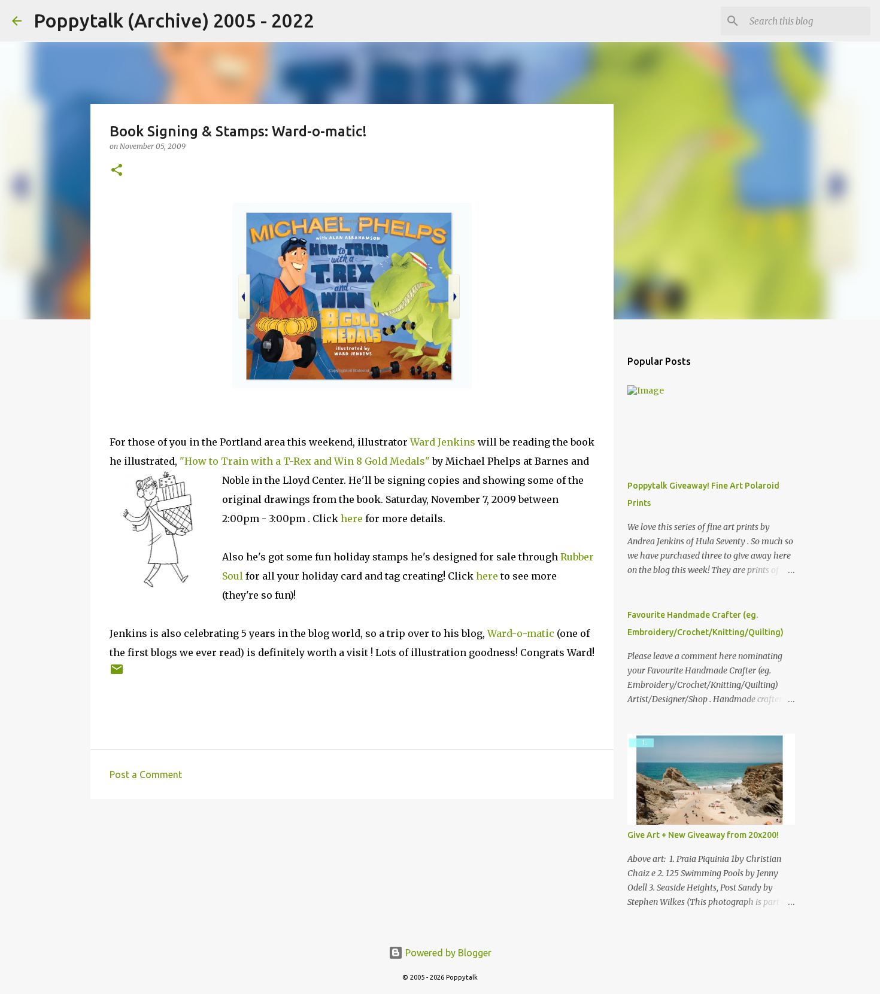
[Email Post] (117, 674)
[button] (117, 171)
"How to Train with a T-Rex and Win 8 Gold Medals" (305, 461)
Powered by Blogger (447, 952)
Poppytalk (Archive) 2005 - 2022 (174, 20)
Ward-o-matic (520, 633)
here (352, 519)
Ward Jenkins (442, 442)
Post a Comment (146, 774)
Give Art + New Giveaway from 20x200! (703, 835)
